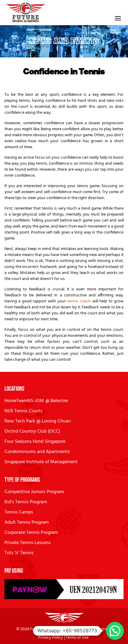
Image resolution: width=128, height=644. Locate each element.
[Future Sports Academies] (25, 12)
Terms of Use (76, 637)
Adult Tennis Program (26, 522)
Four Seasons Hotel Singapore (34, 442)
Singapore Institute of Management (41, 462)
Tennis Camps (18, 512)
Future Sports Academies (52, 629)
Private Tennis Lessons (27, 543)
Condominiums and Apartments (37, 452)
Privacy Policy (50, 637)
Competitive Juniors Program (34, 492)
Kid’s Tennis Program (25, 502)
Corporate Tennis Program (31, 533)
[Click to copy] (64, 589)
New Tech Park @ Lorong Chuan (37, 421)
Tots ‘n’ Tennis (19, 553)
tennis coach (79, 301)
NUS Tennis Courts (23, 411)
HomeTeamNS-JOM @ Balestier (36, 401)
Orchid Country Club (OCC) (32, 431)
